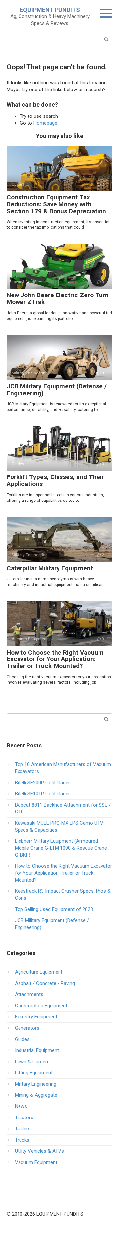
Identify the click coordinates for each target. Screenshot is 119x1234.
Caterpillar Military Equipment (50, 568)
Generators (27, 1028)
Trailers (23, 1129)
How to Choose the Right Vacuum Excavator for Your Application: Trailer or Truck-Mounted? (55, 659)
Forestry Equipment (36, 1017)
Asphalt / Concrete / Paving (45, 983)
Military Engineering (35, 1084)
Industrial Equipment (37, 1050)
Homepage (45, 123)
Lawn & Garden (31, 1062)
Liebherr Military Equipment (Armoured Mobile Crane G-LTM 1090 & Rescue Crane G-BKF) (61, 848)
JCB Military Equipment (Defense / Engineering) (57, 389)
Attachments (29, 994)
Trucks (22, 1140)
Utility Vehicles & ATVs (39, 1151)
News (21, 1106)
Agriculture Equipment (38, 972)
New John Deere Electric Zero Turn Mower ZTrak (58, 298)
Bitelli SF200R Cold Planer (42, 782)
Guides (22, 1039)
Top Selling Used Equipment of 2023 (54, 909)
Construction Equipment (41, 1006)
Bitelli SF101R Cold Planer (42, 794)
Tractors (24, 1117)
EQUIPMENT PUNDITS (50, 9)
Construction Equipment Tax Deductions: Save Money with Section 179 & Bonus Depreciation (56, 204)
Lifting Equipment (34, 1073)
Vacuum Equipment (36, 1162)
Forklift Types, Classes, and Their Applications (55, 480)
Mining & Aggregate (36, 1095)
